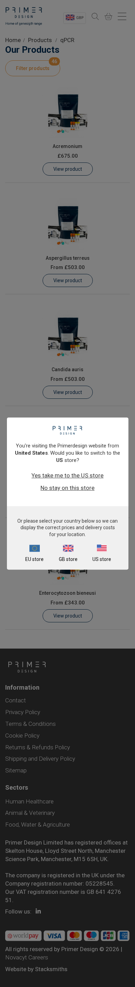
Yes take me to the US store (68, 475)
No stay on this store (67, 487)
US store (101, 559)
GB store (68, 559)
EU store (34, 559)
